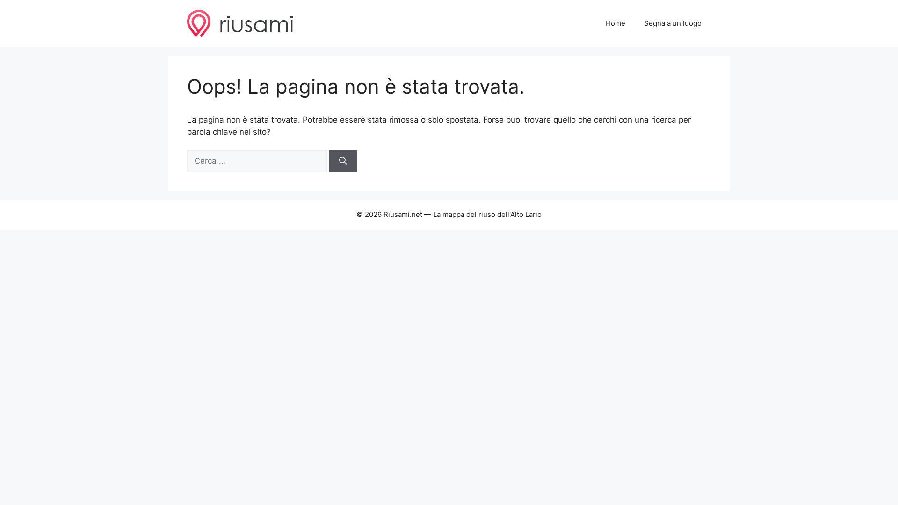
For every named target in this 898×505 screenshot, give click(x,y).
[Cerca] (343, 161)
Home (615, 23)
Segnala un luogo (673, 23)
